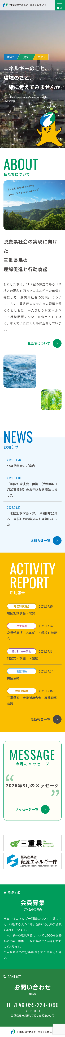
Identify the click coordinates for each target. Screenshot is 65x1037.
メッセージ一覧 (26, 809)
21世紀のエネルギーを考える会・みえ (25, 4)
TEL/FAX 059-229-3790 (32, 1005)
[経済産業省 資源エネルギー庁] (32, 861)
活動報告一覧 (40, 719)
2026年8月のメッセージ (32, 785)
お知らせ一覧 (40, 540)
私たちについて (39, 343)
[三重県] (32, 843)
